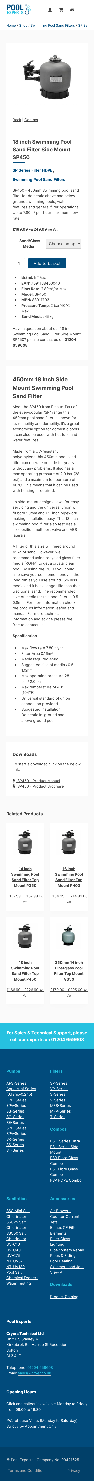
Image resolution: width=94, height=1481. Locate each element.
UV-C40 (13, 1250)
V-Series (57, 1100)
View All (57, 1272)
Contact (31, 120)
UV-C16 (13, 1244)
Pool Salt (14, 1272)
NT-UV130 (15, 1267)
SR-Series (15, 1139)
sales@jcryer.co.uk (34, 1373)
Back (17, 120)
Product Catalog (64, 1296)
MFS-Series (60, 1105)
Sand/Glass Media (29, 244)
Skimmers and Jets (67, 1267)
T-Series (57, 1117)
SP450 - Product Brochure (40, 786)
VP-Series (59, 1089)
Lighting (57, 1244)
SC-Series (15, 1117)
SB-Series (15, 1111)
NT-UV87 (14, 1261)
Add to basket (47, 263)
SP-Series (58, 1083)
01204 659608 (67, 1039)
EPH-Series (16, 1100)
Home (11, 25)
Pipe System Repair (67, 1250)
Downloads (61, 1284)
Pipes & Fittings (64, 1255)
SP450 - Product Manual (38, 781)
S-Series (57, 1094)
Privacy (73, 1470)
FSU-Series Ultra (65, 1141)
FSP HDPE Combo (66, 1180)
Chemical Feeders (22, 1278)
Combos (58, 1129)
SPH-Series (16, 1128)
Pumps (13, 1071)
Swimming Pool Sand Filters (53, 25)
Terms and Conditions (27, 1470)
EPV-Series (16, 1105)
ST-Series (15, 1150)
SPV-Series (16, 1133)
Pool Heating (61, 1261)
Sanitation (16, 1198)
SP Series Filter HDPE (33, 170)
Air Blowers (60, 1211)
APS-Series (16, 1083)
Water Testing (18, 1283)
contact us (34, 625)
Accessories (62, 1198)
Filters (56, 1071)
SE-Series (15, 1122)
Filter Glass (60, 1239)
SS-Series (15, 1145)
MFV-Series (60, 1111)
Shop (23, 25)
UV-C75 (13, 1255)
